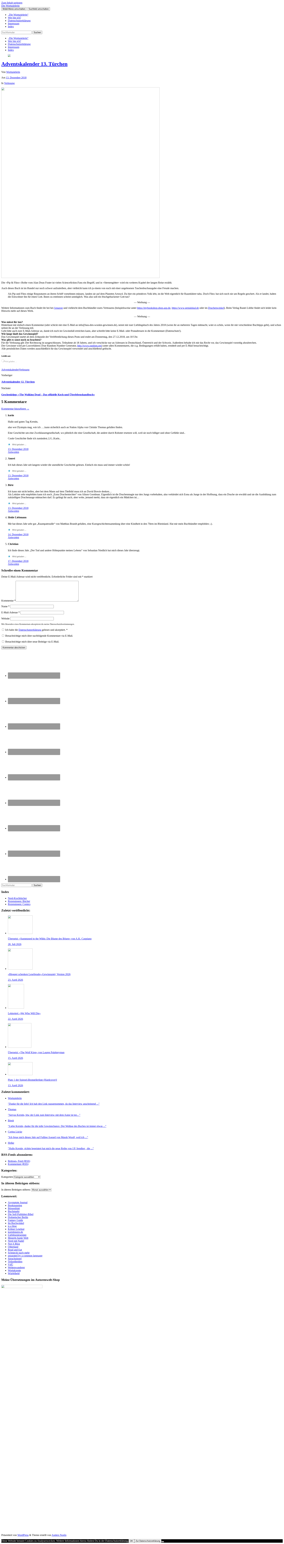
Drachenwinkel (216, 308)
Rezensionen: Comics (19, 904)
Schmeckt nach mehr (19, 1252)
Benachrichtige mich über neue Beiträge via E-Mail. (32, 641)
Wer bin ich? (14, 17)
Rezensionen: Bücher (19, 901)
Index (11, 26)
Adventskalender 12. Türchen (18, 381)
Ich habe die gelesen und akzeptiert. (36, 629)
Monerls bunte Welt (18, 1238)
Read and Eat (15, 1249)
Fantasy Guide (15, 1220)
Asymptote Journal (17, 1202)
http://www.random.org (89, 345)
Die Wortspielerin (10, 5)
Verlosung (9, 83)
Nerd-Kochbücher (17, 898)
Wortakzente (14, 1270)
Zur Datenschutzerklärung (148, 1541)
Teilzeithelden (15, 1261)
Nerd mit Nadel (16, 1240)
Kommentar (8, 600)
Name (5, 606)
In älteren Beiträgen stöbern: (16, 1189)
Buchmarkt (13, 1211)
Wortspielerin (13, 72)
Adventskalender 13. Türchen (34, 64)
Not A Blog (14, 1243)
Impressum (13, 23)
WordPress (23, 1535)
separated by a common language (25, 1255)
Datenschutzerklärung (19, 20)
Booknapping (15, 1205)
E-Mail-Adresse (10, 612)
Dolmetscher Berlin (18, 1217)
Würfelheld (14, 1273)
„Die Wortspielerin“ (18, 14)
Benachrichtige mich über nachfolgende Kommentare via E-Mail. (39, 635)
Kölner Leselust (16, 1229)
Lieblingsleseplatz (17, 1235)
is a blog (12, 1226)
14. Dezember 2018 (18, 534)
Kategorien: (7, 1176)
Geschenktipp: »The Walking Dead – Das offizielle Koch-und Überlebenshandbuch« (48, 394)
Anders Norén (59, 1535)
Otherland (13, 1246)
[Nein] (162, 1541)
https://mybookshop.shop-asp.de (153, 308)
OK (131, 1541)
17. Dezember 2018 (18, 561)
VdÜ (10, 1264)
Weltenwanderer (16, 1267)
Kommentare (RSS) (18, 1164)
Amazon (58, 308)
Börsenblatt (14, 1208)
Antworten (13, 452)
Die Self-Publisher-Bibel (20, 1214)
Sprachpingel (15, 1258)
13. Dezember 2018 (16, 77)
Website (5, 618)
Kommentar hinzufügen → (15, 408)
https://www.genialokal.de (185, 308)
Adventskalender (10, 369)
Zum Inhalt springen (11, 2)
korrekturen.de (15, 1232)
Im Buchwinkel (16, 1223)
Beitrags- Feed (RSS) (19, 1161)
